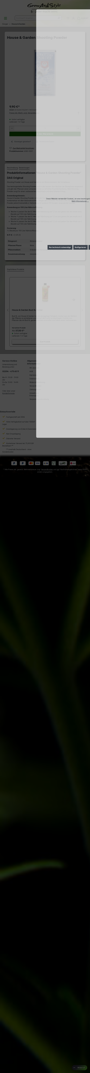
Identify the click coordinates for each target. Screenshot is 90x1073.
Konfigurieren (80, 247)
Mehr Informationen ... (80, 201)
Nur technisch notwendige (60, 247)
